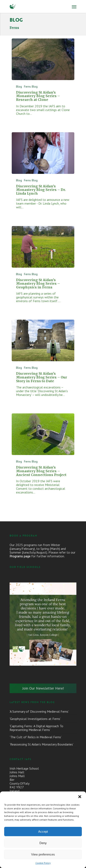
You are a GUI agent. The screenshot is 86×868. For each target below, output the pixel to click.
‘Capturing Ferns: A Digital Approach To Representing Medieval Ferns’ (36, 728)
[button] (80, 797)
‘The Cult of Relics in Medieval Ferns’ (36, 737)
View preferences (43, 854)
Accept (43, 831)
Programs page (20, 556)
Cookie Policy (43, 862)
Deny (43, 843)
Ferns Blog (31, 86)
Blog (19, 86)
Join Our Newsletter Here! (43, 688)
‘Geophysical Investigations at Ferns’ (35, 719)
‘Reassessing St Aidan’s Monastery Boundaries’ (41, 744)
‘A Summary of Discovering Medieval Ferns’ (39, 711)
